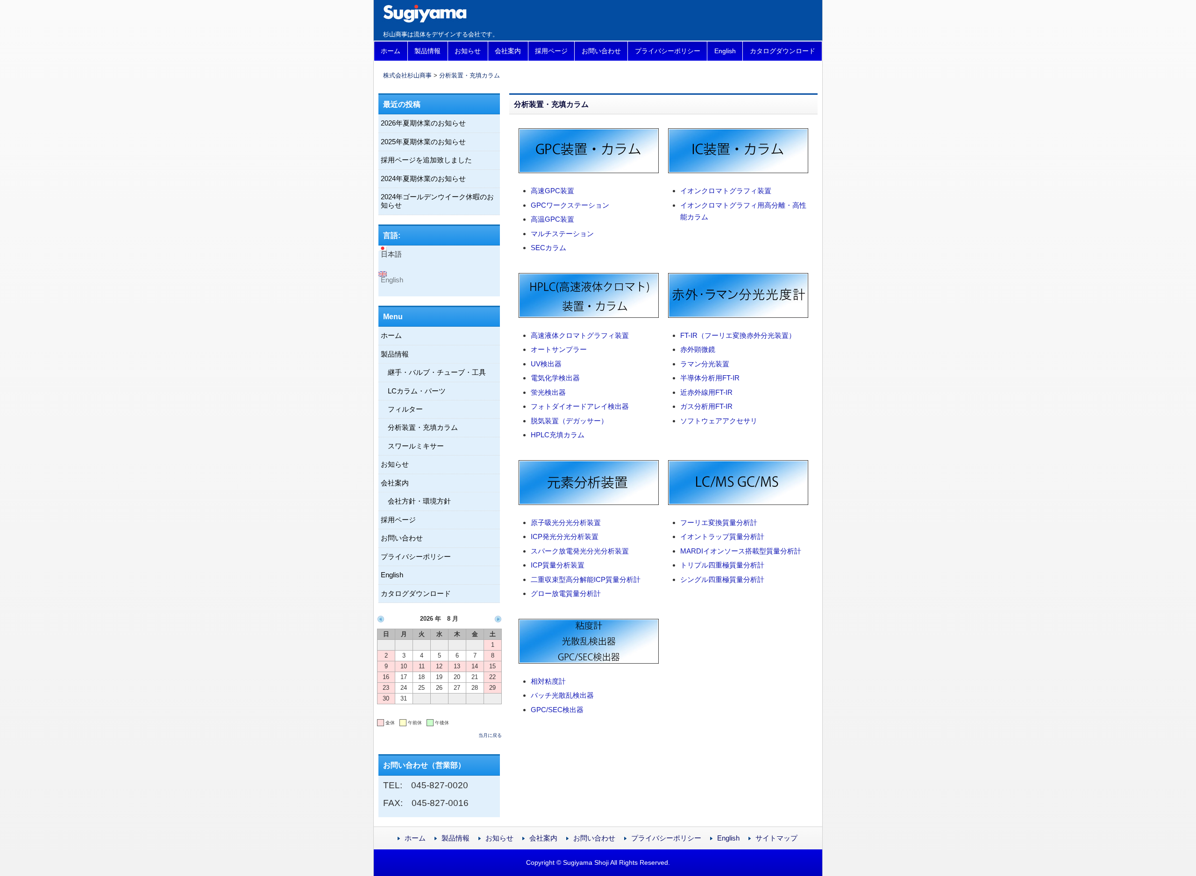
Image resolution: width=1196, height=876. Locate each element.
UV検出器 (546, 364)
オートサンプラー (559, 349)
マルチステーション (562, 234)
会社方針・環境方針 (419, 501)
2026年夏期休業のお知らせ (423, 123)
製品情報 (427, 51)
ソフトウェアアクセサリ (718, 421)
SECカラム (548, 248)
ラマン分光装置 (704, 364)
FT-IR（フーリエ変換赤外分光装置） (738, 335)
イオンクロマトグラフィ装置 (725, 191)
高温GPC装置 (552, 219)
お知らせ (468, 51)
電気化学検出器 (555, 378)
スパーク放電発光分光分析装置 (580, 551)
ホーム (390, 51)
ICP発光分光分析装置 (564, 536)
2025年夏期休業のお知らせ (423, 142)
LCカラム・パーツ (417, 391)
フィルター (405, 409)
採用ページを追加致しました (426, 160)
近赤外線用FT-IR (706, 392)
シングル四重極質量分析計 (722, 579)
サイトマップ (776, 838)
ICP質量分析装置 (557, 565)
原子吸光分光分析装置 (566, 522)
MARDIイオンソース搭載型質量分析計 (740, 551)
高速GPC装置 (552, 191)
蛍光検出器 (548, 392)
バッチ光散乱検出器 (562, 695)
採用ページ (551, 51)
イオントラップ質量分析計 (722, 536)
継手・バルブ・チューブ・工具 (437, 372)
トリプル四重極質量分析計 (722, 565)
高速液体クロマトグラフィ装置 (580, 335)
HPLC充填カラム (557, 435)
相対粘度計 (548, 681)
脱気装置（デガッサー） (569, 421)
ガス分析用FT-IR (706, 406)
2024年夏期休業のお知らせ (423, 178)
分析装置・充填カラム (469, 75)
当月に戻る (490, 735)
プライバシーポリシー (667, 51)
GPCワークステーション (570, 205)
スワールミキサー (416, 446)
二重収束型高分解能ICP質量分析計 (586, 579)
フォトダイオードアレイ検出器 (580, 406)
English (725, 51)
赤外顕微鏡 (697, 349)
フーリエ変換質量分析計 (718, 522)
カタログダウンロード (782, 51)
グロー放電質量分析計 (566, 593)
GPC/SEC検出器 (557, 710)
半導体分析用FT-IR (710, 378)
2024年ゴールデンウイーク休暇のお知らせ (437, 201)
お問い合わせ (601, 51)
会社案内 (508, 51)
